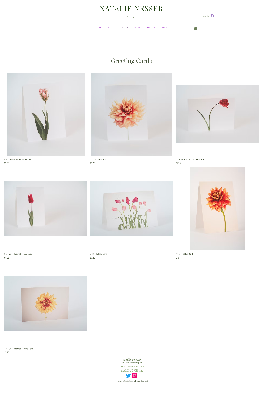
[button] (112, 27)
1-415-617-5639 (131, 369)
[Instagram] (134, 375)
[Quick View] (45, 114)
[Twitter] (128, 375)
